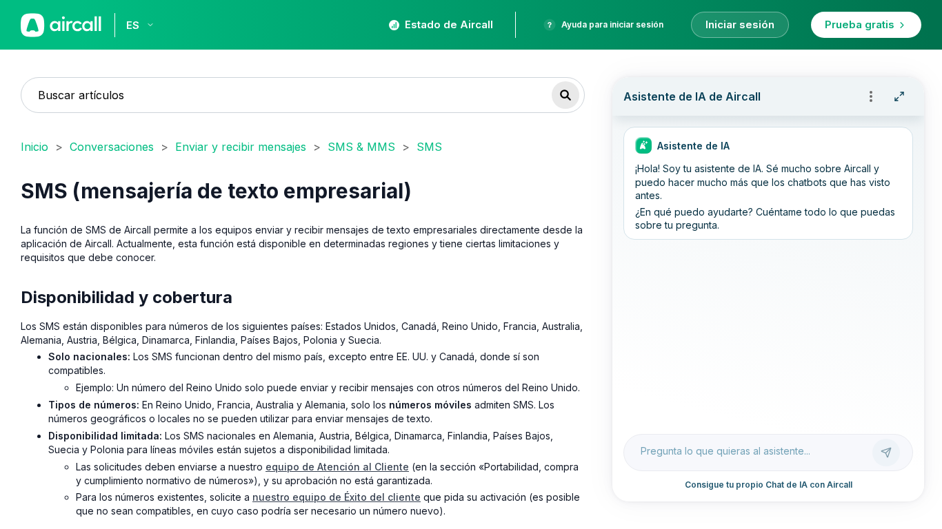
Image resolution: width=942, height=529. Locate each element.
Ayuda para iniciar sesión (612, 24)
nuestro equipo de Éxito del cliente (336, 497)
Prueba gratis (859, 24)
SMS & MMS (361, 146)
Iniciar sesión (739, 24)
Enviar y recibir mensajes (240, 146)
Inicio (34, 146)
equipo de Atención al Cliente (337, 467)
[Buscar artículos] (565, 95)
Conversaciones (112, 146)
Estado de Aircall (449, 24)
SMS (429, 146)
